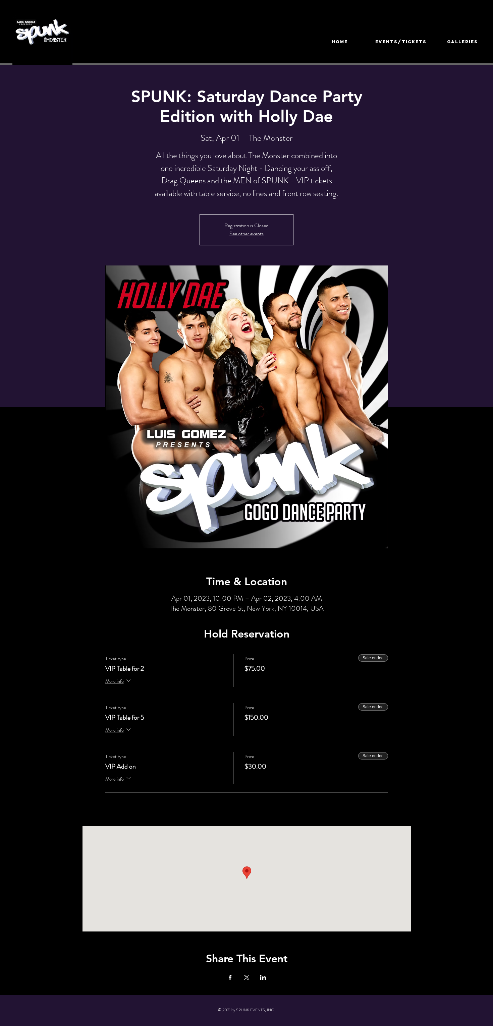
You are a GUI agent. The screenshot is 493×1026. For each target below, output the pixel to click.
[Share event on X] (246, 977)
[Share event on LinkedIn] (263, 977)
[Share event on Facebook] (230, 977)
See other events (246, 233)
